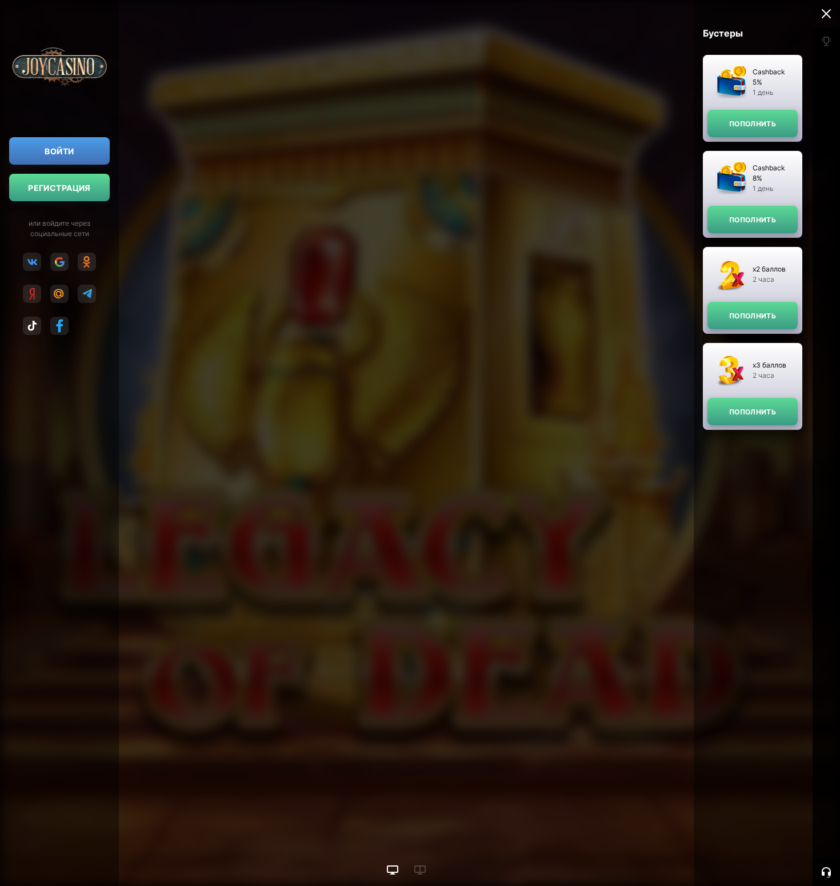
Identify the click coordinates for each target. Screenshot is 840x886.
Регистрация (59, 188)
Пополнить (752, 123)
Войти (59, 151)
